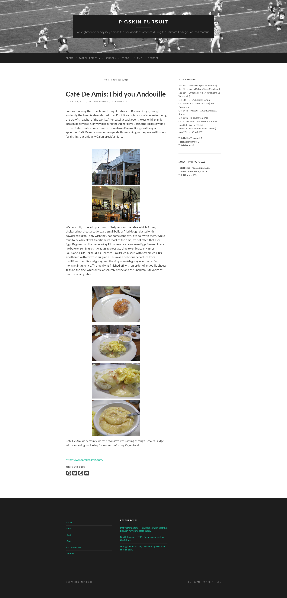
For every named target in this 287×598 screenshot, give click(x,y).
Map (139, 58)
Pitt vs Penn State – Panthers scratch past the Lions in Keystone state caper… (143, 529)
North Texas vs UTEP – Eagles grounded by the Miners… (142, 539)
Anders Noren (205, 582)
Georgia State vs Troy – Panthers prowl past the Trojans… (142, 548)
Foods (125, 58)
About (69, 58)
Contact (153, 58)
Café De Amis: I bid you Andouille (116, 94)
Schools (111, 58)
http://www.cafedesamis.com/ (84, 459)
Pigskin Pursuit (143, 22)
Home (69, 522)
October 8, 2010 (75, 101)
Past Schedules (88, 58)
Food (68, 534)
